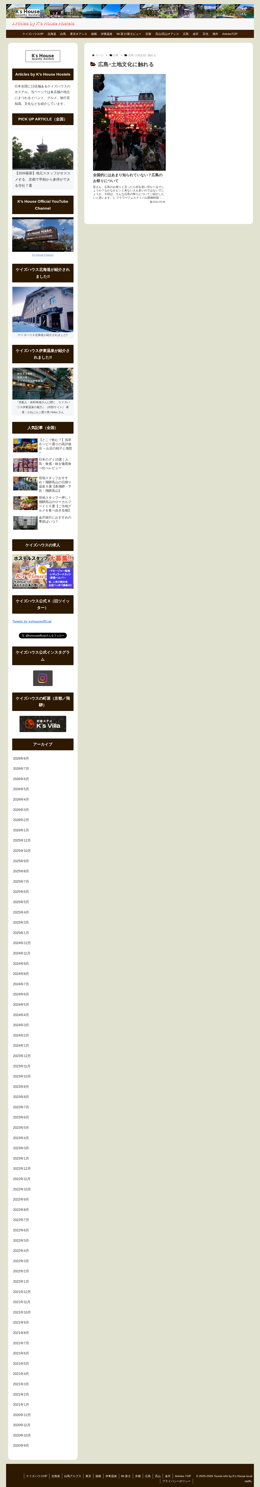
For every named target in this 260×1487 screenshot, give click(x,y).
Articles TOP (183, 1476)
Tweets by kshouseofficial (31, 621)
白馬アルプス (72, 1476)
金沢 (168, 1476)
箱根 (98, 1476)
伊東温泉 (111, 1476)
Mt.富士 (126, 1476)
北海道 (55, 1476)
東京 (88, 1476)
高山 (158, 1476)
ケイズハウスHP (36, 1476)
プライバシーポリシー (176, 1481)
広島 (148, 1476)
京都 (138, 1476)
